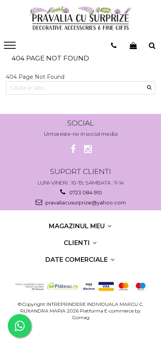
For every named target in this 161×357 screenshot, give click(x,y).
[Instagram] (88, 149)
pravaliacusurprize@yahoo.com (85, 202)
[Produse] (11, 47)
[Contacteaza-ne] (114, 45)
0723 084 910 (85, 192)
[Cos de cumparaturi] (133, 45)
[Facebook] (73, 149)
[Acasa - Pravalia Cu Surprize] (80, 19)
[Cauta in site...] (152, 45)
